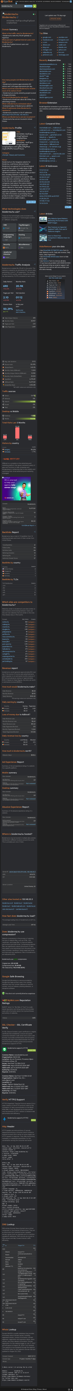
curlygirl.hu (6, 654)
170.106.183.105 (45, 175)
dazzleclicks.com (45, 71)
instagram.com (64, 40)
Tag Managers (24, 225)
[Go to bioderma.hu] (17, 17)
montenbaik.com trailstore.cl (50, 128)
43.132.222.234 (45, 182)
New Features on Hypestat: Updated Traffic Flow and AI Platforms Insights (57, 229)
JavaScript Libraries (7, 253)
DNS (8, 1224)
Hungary (7, 450)
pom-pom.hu (6, 644)
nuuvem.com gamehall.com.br (51, 135)
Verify (13, 1099)
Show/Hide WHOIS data (51, 257)
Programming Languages (8, 236)
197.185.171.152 (45, 201)
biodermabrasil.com (18, 906)
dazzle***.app (44, 76)
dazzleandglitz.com (46, 86)
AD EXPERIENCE (46, 1)
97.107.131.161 (44, 170)
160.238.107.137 (45, 189)
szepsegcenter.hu (8, 656)
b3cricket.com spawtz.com (50, 156)
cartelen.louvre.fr (22, 909)
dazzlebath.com (45, 93)
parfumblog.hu (7, 661)
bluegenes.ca (44, 78)
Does (13, 933)
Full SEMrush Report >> (29, 525)
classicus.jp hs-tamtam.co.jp (50, 147)
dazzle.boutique (45, 67)
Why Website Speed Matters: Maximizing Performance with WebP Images (58, 221)
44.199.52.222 (44, 187)
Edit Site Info (31, 202)
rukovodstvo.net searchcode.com (52, 154)
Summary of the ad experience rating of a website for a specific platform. (18, 767)
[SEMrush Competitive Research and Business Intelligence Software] (11, 459)
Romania (7, 452)
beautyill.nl (5, 642)
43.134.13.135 (44, 180)
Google (13, 976)
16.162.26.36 (44, 203)
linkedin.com (63, 47)
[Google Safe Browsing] (3, 993)
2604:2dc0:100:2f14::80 (10, 115)
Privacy (39, 1389)
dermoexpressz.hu (8, 651)
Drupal (7, 228)
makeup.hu (6, 624)
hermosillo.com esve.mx (49, 140)
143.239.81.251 (44, 184)
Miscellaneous (24, 244)
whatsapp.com (64, 55)
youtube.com (63, 37)
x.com (45, 42)
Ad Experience (13, 762)
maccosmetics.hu (8, 637)
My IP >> (68, 207)
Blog (34, 1389)
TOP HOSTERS (39, 1)
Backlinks (10, 532)
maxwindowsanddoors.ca (48, 64)
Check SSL (32, 1050)
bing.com (46, 47)
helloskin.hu (6, 649)
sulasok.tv (43, 95)
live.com (61, 52)
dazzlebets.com (45, 74)
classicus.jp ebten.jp (47, 158)
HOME (16, 1)
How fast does (18, 916)
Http (8, 1126)
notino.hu (5, 622)
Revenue (10, 668)
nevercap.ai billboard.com (49, 144)
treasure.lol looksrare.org (49, 142)
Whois (9, 1329)
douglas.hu (6, 629)
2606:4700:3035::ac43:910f (49, 196)
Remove (46, 261)
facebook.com (48, 40)
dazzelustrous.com (46, 88)
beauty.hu (5, 639)
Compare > (31, 622)
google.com (47, 37)
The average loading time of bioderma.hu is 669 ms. (19, 920)
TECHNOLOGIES (65, 1)
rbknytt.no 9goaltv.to (48, 137)
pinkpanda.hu (6, 632)
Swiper (7, 257)
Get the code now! (55, 278)
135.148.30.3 (24, 115)
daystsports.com (45, 81)
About (45, 1389)
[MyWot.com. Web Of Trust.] (4, 1000)
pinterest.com (48, 55)
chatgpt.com (47, 50)
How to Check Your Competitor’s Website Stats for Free (59, 238)
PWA (22, 248)
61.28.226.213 (44, 199)
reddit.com (62, 45)
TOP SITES (21, 1)
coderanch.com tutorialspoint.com (52, 130)
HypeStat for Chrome (56, 117)
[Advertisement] (19, 63)
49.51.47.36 (43, 172)
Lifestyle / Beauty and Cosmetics (13, 155)
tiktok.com (46, 45)
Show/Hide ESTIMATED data (53, 250)
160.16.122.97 (44, 191)
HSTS (7, 248)
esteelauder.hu (7, 659)
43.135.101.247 (45, 177)
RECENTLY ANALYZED (30, 1)
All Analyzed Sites (26, 1389)
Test (34, 1120)
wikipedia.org (47, 52)
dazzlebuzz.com (45, 83)
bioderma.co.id (7, 903)
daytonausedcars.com (47, 69)
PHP (6, 240)
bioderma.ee (31, 906)
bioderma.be (28, 903)
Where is (17, 834)
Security (6, 244)
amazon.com (63, 42)
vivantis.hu (6, 627)
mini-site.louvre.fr (8, 909)
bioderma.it (6, 906)
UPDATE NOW (55, 19)
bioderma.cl (18, 903)
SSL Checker (17, 1026)
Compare (29, 6)
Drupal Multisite (25, 238)
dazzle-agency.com (46, 97)
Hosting (22, 235)
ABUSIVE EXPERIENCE (56, 1)
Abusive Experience (15, 807)
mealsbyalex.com (45, 90)
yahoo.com (62, 50)
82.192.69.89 (44, 194)
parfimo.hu (6, 634)
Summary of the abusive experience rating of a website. (17, 812)
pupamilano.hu (7, 647)
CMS (5, 225)
